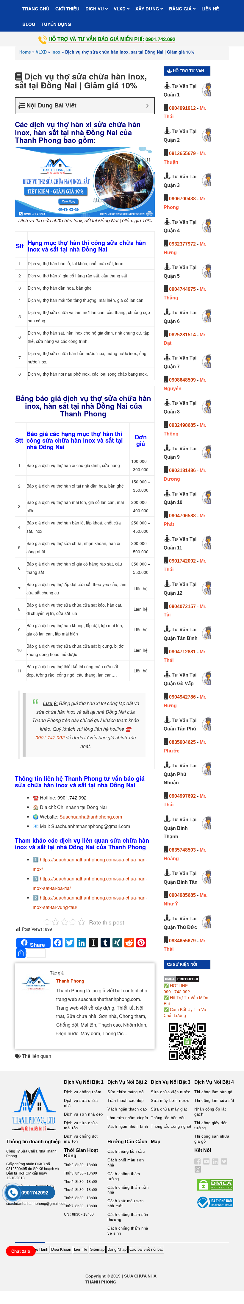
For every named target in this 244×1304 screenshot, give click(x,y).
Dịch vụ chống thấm (82, 1092)
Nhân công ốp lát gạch (210, 1111)
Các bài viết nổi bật (146, 1249)
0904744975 (182, 289)
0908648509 (182, 379)
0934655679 (182, 940)
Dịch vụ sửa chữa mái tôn (81, 1125)
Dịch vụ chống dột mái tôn (81, 1139)
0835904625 (182, 742)
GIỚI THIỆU (67, 8)
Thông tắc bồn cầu (168, 1118)
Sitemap (97, 1249)
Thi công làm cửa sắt (214, 1100)
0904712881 (182, 651)
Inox (55, 52)
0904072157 (182, 606)
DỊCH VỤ (95, 8)
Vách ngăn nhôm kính (127, 1126)
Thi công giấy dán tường (211, 1125)
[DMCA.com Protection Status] (182, 978)
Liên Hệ (80, 1249)
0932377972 (182, 243)
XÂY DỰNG (147, 8)
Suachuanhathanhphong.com (91, 816)
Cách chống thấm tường (123, 1176)
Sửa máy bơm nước (170, 1100)
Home (25, 52)
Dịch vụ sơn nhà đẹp (83, 1114)
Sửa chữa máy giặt (169, 1109)
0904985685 (182, 895)
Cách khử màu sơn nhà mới (125, 1203)
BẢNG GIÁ (181, 8)
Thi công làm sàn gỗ (213, 1092)
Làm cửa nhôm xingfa (127, 1118)
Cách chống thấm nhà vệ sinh (127, 1231)
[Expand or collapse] (147, 106)
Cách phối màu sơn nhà (125, 1162)
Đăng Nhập (116, 1249)
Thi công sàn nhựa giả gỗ (211, 1139)
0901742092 (182, 560)
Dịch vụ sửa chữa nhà (81, 1103)
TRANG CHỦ (35, 8)
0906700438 (182, 198)
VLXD (120, 8)
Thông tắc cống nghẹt (171, 1126)
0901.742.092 (50, 737)
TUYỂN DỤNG (56, 24)
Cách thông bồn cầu (126, 1151)
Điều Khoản (61, 1249)
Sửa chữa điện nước (170, 1092)
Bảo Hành (39, 1249)
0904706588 (182, 515)
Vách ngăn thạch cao (127, 1109)
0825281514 (182, 334)
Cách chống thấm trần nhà (127, 1190)
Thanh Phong (70, 980)
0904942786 (182, 696)
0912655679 (182, 153)
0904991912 (182, 108)
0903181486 (182, 470)
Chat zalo (20, 1251)
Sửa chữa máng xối (126, 1092)
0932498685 (182, 425)
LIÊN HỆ (210, 8)
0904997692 (182, 796)
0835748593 (182, 849)
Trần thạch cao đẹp (125, 1100)
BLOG (28, 24)
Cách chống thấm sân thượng (127, 1217)
